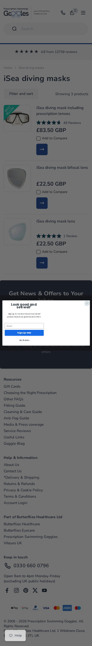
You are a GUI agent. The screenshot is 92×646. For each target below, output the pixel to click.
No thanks (24, 340)
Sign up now (24, 332)
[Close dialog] (87, 303)
